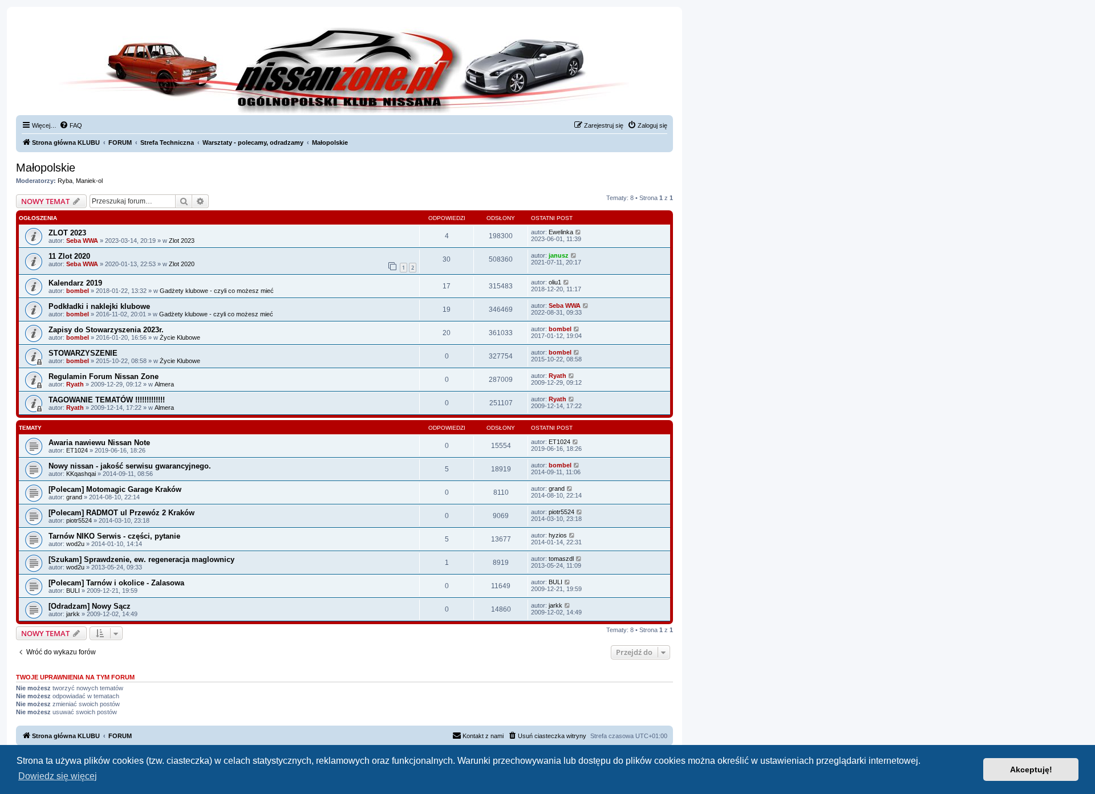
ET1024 (77, 450)
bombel (77, 290)
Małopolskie (45, 167)
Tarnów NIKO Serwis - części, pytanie (114, 536)
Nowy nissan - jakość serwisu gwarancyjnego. (129, 466)
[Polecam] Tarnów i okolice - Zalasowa (116, 583)
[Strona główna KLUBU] (344, 68)
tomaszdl (561, 558)
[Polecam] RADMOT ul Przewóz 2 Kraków (121, 512)
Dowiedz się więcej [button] (57, 776)
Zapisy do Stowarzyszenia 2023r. (106, 329)
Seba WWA (82, 240)
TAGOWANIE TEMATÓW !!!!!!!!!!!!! (106, 400)
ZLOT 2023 (67, 233)
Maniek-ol (89, 180)
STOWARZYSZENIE (82, 353)
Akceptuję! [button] (1031, 769)
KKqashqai (81, 473)
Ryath (75, 384)
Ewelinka (561, 232)
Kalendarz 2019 (75, 283)
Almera (164, 384)
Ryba (65, 180)
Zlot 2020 (181, 263)
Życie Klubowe (180, 337)
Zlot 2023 (181, 240)
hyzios (558, 535)
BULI (73, 590)
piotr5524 (79, 520)
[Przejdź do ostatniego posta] (578, 232)
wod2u (75, 543)
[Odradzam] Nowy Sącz (89, 606)
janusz (559, 255)
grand (74, 497)
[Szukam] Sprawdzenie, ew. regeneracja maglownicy (141, 559)
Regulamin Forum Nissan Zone (103, 376)
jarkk (73, 613)
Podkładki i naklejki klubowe (99, 306)
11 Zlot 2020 (69, 256)
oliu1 (555, 282)
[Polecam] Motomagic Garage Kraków (114, 489)
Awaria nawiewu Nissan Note (99, 442)
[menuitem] (70, 125)
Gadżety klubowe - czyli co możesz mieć (217, 290)
